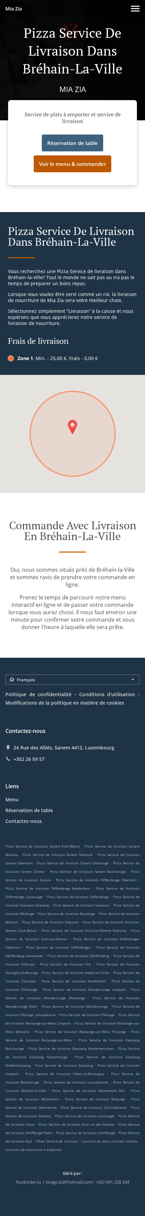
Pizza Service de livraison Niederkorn (73, 981)
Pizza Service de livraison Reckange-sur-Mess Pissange (80, 1031)
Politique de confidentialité (38, 694)
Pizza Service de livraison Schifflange (85, 1132)
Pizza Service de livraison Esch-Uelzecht (94, 1107)
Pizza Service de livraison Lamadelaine (76, 1082)
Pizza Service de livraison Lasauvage (84, 1116)
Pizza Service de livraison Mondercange (75, 1006)
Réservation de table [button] (72, 143)
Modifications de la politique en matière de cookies (64, 703)
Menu (12, 799)
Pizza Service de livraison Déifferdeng (78, 955)
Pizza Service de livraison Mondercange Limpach (84, 989)
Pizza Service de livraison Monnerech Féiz (88, 1090)
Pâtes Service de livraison (57, 1141)
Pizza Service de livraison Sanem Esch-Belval (42, 846)
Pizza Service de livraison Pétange (87, 1014)
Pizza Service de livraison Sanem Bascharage (88, 871)
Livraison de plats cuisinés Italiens (110, 1141)
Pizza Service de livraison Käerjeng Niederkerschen (71, 1048)
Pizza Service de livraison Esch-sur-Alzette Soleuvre (84, 930)
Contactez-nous (23, 821)
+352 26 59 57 (29, 759)
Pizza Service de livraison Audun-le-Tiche (75, 972)
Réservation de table (29, 810)
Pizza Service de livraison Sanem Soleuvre (58, 854)
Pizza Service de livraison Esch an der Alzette (76, 1124)
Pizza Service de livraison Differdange (78, 896)
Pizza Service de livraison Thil (65, 964)
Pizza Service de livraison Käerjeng (64, 1065)
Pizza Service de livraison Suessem (81, 905)
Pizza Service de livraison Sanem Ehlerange (73, 863)
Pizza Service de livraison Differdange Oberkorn (96, 880)
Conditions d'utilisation (107, 694)
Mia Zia (13, 8)
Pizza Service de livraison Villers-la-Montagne (64, 1073)
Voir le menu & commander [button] (72, 163)
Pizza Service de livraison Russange (66, 913)
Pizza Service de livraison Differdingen (58, 947)
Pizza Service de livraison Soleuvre (50, 922)
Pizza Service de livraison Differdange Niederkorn (47, 888)
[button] (135, 8)
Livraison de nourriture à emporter (33, 1149)
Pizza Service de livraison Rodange (95, 1099)
